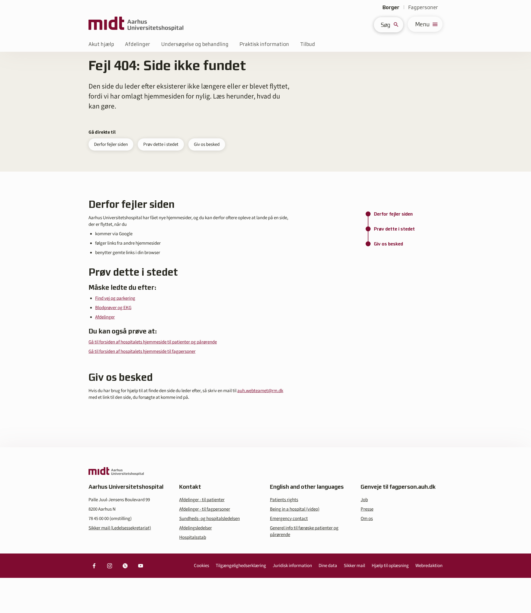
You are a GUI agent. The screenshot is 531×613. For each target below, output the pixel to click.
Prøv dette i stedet (160, 144)
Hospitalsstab (192, 537)
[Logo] (135, 24)
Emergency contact (289, 518)
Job (364, 499)
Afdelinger (137, 44)
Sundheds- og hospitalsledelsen (209, 518)
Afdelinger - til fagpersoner (204, 509)
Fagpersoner (423, 7)
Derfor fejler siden (111, 144)
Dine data (328, 565)
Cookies (201, 565)
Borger (390, 7)
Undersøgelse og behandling (194, 44)
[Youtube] (140, 565)
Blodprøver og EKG (113, 307)
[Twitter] (125, 565)
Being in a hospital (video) (294, 509)
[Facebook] (94, 565)
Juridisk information (292, 565)
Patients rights (284, 499)
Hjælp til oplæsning (390, 565)
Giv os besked (207, 144)
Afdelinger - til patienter (202, 499)
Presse (367, 509)
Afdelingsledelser (195, 528)
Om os (367, 518)
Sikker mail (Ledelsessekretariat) (119, 528)
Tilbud (307, 44)
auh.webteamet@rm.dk (260, 390)
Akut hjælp (101, 44)
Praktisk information (264, 44)
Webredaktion (428, 565)
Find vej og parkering (115, 298)
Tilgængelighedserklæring (241, 565)
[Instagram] (109, 565)
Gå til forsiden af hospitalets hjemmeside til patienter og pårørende (152, 342)
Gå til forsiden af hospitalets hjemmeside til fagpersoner (142, 351)
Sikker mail (354, 565)
